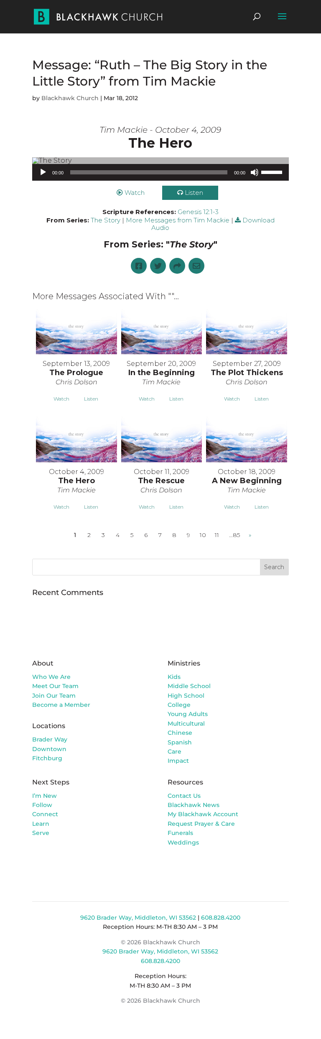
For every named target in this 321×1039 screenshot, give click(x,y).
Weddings (183, 842)
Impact (178, 760)
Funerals (180, 833)
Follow (42, 805)
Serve (40, 833)
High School (186, 695)
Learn (41, 823)
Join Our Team (54, 695)
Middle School (189, 686)
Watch (135, 193)
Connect (45, 814)
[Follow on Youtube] (207, 866)
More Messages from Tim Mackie (177, 220)
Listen (194, 193)
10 (203, 535)
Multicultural (186, 723)
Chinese (180, 732)
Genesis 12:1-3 (198, 212)
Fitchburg (47, 758)
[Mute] (254, 172)
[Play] (43, 172)
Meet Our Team (55, 686)
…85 (234, 535)
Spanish (180, 742)
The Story (105, 220)
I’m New (44, 795)
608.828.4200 (220, 917)
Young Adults (188, 714)
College (179, 705)
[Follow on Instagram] (191, 866)
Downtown (49, 749)
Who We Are (51, 677)
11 (217, 535)
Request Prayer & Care (201, 823)
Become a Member (61, 705)
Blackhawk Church (70, 98)
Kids (174, 677)
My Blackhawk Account (203, 814)
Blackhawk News (193, 805)
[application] (160, 172)
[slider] (273, 171)
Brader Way (49, 739)
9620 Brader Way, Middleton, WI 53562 (138, 917)
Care (174, 751)
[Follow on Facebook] (174, 866)
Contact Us (184, 795)
